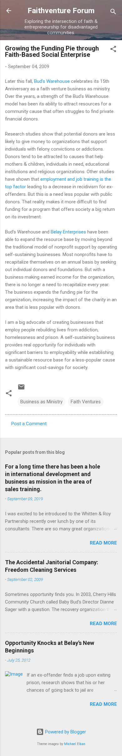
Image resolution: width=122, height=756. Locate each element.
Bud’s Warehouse (52, 81)
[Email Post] (21, 389)
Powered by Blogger (65, 732)
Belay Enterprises (68, 232)
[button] (113, 50)
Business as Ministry (41, 402)
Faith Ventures (86, 402)
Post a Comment (29, 423)
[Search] (113, 12)
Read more (103, 543)
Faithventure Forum (61, 10)
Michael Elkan (74, 744)
